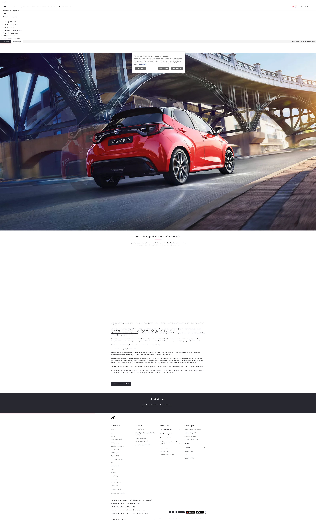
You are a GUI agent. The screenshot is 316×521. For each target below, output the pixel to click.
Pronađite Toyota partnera (308, 41)
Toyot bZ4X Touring (117, 459)
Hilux (112, 469)
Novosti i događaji (190, 433)
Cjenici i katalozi (140, 429)
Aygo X (113, 429)
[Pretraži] (301, 6)
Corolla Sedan (115, 443)
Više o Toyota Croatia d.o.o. (193, 429)
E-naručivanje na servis (167, 454)
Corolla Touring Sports (118, 446)
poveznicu (199, 366)
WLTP (186, 455)
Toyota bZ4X (115, 456)
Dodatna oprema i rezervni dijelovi (168, 443)
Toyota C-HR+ (115, 452)
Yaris (112, 433)
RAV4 (112, 462)
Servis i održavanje (166, 438)
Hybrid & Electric (25, 6)
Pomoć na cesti (164, 448)
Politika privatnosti (169, 519)
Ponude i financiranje (38, 6)
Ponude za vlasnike (166, 429)
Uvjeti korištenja (157, 519)
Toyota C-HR (115, 449)
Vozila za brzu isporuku (118, 493)
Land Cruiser (115, 466)
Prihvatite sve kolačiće (177, 68)
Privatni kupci (5, 41)
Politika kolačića (180, 519)
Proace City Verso (116, 482)
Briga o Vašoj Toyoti (141, 441)
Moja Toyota (310, 6)
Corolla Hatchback (117, 439)
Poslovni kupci (17, 41)
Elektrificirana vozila (190, 436)
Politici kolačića (141, 64)
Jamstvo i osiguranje (166, 434)
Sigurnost (188, 443)
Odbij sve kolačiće (163, 68)
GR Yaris (113, 436)
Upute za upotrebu (141, 438)
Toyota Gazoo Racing (191, 439)
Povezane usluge (165, 451)
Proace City (114, 476)
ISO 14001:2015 (189, 458)
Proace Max (114, 485)
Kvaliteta (187, 447)
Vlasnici (61, 6)
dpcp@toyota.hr (178, 366)
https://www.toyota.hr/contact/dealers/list (124, 333)
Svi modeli (15, 6)
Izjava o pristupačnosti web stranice (196, 519)
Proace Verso (115, 479)
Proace (113, 472)
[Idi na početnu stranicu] (5, 6)
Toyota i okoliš (188, 451)
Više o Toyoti (69, 6)
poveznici (173, 372)
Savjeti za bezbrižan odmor (143, 445)
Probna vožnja (295, 41)
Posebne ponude (116, 489)
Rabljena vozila (52, 6)
